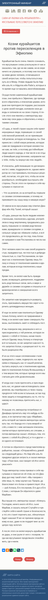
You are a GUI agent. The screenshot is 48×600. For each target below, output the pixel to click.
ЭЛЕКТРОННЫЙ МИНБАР (16, 3)
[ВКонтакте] (3, 550)
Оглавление (11, 31)
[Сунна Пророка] (13, 11)
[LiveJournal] (18, 550)
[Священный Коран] (7, 11)
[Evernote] (14, 550)
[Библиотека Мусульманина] (19, 11)
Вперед (29, 559)
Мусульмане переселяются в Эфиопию (22, 22)
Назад (18, 559)
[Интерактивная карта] (41, 11)
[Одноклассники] (7, 550)
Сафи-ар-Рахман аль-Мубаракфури (20, 18)
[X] (11, 550)
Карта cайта (14, 575)
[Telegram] (22, 550)
